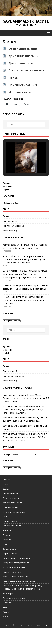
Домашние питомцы (24, 56)
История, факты (10, 521)
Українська (8, 186)
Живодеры (8, 593)
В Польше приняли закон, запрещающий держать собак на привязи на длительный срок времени (23, 300)
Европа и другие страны (14, 598)
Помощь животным (23, 85)
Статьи (6, 489)
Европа (6, 535)
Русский (7, 183)
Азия (5, 544)
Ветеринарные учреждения (16, 562)
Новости (7, 530)
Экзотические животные (26, 70)
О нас (5, 484)
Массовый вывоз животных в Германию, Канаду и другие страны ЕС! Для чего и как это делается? (25, 409)
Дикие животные (21, 63)
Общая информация (12, 493)
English (6, 189)
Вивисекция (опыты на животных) (18, 558)
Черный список (10, 553)
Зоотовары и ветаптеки (14, 567)
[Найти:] (26, 124)
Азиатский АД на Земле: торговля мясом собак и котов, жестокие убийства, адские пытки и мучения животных (24, 259)
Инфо (5, 616)
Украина (7, 539)
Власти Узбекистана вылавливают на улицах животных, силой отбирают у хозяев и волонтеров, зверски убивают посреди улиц (25, 274)
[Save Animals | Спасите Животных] (26, 14)
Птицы (13, 77)
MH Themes (43, 625)
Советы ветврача (11, 498)
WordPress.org (10, 230)
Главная (6, 479)
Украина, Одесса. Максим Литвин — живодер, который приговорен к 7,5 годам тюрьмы (26, 398)
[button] (48, 33)
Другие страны (10, 549)
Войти (6, 216)
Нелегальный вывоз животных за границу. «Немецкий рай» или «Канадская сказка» (22, 587)
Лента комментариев (13, 225)
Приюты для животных (13, 572)
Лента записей (10, 221)
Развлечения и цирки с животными (19, 581)
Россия (6, 612)
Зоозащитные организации (16, 576)
